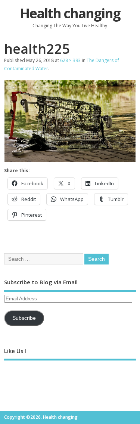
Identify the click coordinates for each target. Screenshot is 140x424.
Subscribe (24, 318)
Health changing (70, 13)
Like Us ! (15, 351)
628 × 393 (70, 60)
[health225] (70, 160)
